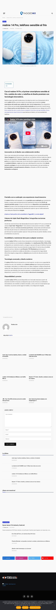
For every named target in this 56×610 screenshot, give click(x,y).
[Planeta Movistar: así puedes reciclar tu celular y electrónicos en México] (6, 543)
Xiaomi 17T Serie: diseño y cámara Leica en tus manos (41, 377)
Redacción (6, 28)
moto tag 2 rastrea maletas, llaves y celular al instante (14, 355)
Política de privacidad (35, 607)
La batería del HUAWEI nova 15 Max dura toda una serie (40, 355)
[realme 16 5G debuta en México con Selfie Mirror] (14, 368)
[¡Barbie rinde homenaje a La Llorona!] (6, 550)
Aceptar (18, 607)
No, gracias (25, 607)
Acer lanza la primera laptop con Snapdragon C (38, 399)
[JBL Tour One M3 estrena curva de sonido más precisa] (14, 390)
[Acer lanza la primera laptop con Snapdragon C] (41, 390)
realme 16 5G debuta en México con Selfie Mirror (14, 377)
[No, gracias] (54, 605)
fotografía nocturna (7, 317)
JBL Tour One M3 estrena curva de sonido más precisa (14, 399)
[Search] (52, 13)
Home (3, 17)
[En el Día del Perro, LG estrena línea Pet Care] (6, 535)
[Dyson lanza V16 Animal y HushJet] (28, 508)
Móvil (4, 21)
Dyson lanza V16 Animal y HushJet (13, 525)
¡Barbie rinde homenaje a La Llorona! (21, 548)
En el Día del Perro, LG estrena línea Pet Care (23, 533)
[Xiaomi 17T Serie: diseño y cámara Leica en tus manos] (41, 368)
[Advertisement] (28, 5)
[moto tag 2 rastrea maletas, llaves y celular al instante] (14, 346)
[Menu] (4, 13)
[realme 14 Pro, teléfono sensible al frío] (28, 47)
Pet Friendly (6, 522)
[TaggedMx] (28, 13)
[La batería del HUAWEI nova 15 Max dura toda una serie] (41, 346)
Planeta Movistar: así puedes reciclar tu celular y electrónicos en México (31, 541)
